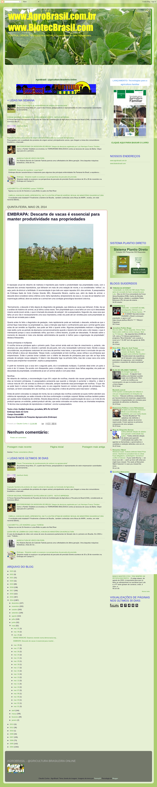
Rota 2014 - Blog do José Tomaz (125, 348)
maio (14, 626)
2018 (12, 587)
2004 (12, 747)
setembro (15, 613)
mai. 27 (17, 648)
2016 (12, 594)
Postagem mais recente (19, 447)
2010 (12, 731)
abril (13, 710)
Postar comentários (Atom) (23, 452)
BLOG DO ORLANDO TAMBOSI (125, 370)
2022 (12, 574)
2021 (12, 578)
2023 (12, 571)
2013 (12, 724)
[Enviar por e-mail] (47, 424)
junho (14, 622)
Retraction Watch (119, 450)
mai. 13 (17, 677)
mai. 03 (17, 700)
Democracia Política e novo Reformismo (128, 408)
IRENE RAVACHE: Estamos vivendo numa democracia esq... (35, 638)
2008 (12, 734)
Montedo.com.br (119, 390)
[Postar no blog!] (49, 424)
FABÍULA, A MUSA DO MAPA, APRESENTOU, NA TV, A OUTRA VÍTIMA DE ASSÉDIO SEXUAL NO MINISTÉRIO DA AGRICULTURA (56, 195)
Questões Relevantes (121, 472)
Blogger (115, 778)
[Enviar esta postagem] (42, 424)
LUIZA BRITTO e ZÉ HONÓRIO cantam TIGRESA (25, 188)
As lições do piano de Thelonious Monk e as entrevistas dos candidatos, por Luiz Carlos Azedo (133, 412)
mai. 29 (17, 635)
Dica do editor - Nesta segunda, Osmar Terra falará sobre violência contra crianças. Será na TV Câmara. (129, 332)
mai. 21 (17, 658)
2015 (12, 597)
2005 (12, 744)
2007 (12, 737)
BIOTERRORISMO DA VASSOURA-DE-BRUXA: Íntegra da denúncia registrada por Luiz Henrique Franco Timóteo (58, 146)
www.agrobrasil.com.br (118, 160)
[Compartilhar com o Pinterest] (55, 424)
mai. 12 (17, 680)
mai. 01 (17, 706)
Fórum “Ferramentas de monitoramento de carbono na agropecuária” (42, 105)
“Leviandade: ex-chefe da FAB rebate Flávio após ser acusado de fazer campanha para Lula (129, 292)
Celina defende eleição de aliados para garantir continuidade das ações (133, 434)
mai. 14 (17, 674)
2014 (12, 600)
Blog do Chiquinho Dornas (123, 430)
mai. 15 (17, 671)
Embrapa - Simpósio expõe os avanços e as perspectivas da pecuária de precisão (47, 177)
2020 (12, 581)
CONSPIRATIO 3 (119, 306)
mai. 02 (17, 703)
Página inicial (56, 447)
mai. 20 (17, 661)
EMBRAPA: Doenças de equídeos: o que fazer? (26, 170)
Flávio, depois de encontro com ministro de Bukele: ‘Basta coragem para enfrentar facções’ (133, 352)
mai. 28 (17, 645)
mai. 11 (17, 684)
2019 (12, 584)
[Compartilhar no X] (51, 424)
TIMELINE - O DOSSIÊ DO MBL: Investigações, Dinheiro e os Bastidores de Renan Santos (133, 310)
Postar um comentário (18, 437)
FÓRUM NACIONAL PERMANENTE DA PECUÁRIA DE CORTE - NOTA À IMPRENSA (38, 117)
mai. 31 (17, 628)
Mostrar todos (146, 591)
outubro (15, 609)
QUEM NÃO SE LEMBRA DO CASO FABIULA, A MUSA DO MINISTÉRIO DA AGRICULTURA (40, 532)
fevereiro (15, 717)
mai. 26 (17, 651)
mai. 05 (17, 697)
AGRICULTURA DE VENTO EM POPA (30, 158)
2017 (12, 590)
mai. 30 (17, 632)
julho (14, 619)
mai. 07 (17, 690)
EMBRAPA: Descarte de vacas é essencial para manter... (34, 641)
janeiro (14, 720)
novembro (16, 606)
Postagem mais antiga (93, 447)
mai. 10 (17, 687)
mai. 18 (17, 664)
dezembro (16, 603)
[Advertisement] (78, 71)
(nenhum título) (22, 126)
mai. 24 (17, 655)
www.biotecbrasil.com (118, 163)
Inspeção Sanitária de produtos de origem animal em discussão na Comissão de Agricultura (40, 138)
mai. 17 (17, 668)
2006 (12, 740)
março (14, 714)
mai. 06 (17, 693)
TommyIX (97, 778)
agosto (14, 616)
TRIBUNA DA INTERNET (122, 288)
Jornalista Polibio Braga (122, 328)
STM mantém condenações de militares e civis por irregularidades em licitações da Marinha (128, 394)
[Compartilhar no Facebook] (53, 424)
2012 (12, 727)
